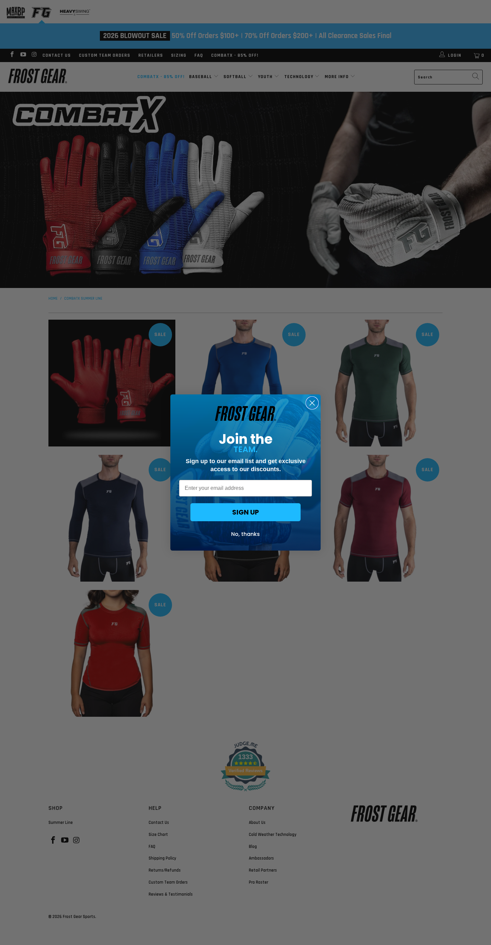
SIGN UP (245, 512)
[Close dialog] (312, 403)
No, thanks (245, 534)
